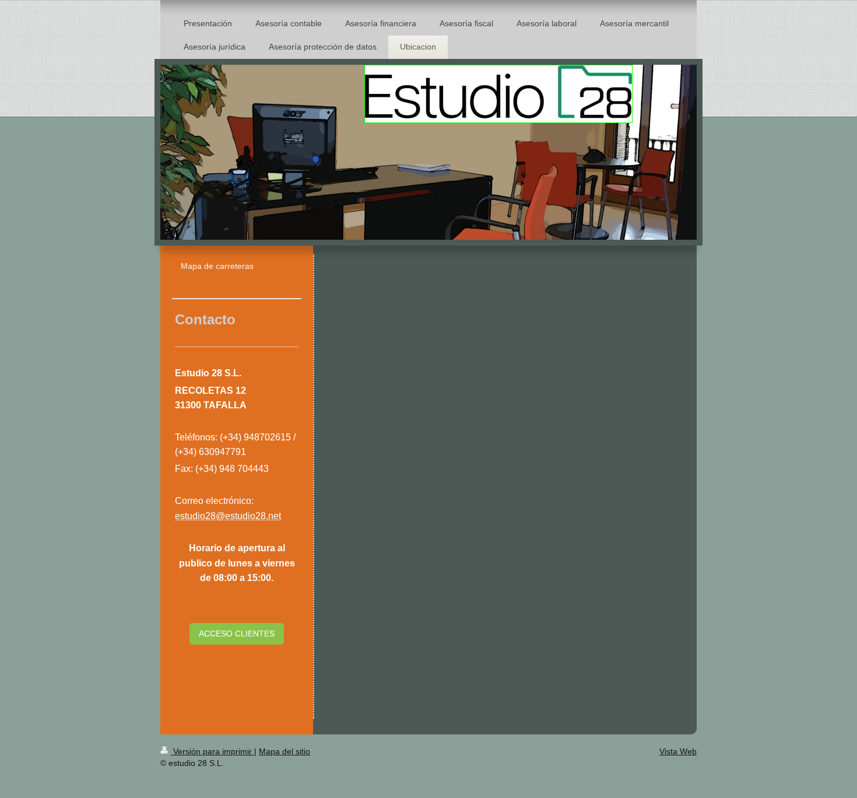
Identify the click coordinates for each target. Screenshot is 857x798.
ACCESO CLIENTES (237, 633)
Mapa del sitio (284, 751)
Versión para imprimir (212, 751)
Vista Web (678, 751)
